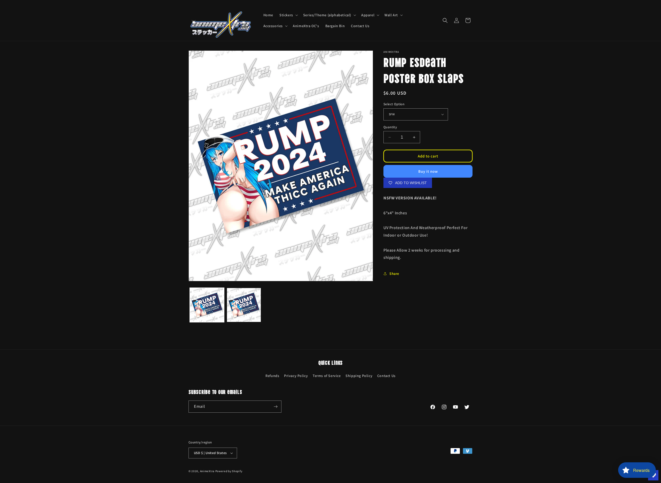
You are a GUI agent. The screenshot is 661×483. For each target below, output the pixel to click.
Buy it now (428, 171)
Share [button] (394, 273)
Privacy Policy (296, 375)
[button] (288, 15)
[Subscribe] (275, 407)
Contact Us (386, 375)
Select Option (393, 104)
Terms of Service (327, 375)
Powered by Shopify (228, 471)
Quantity (390, 127)
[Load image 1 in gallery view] (207, 305)
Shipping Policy (358, 375)
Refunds (272, 375)
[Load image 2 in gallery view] (244, 305)
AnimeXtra (207, 471)
